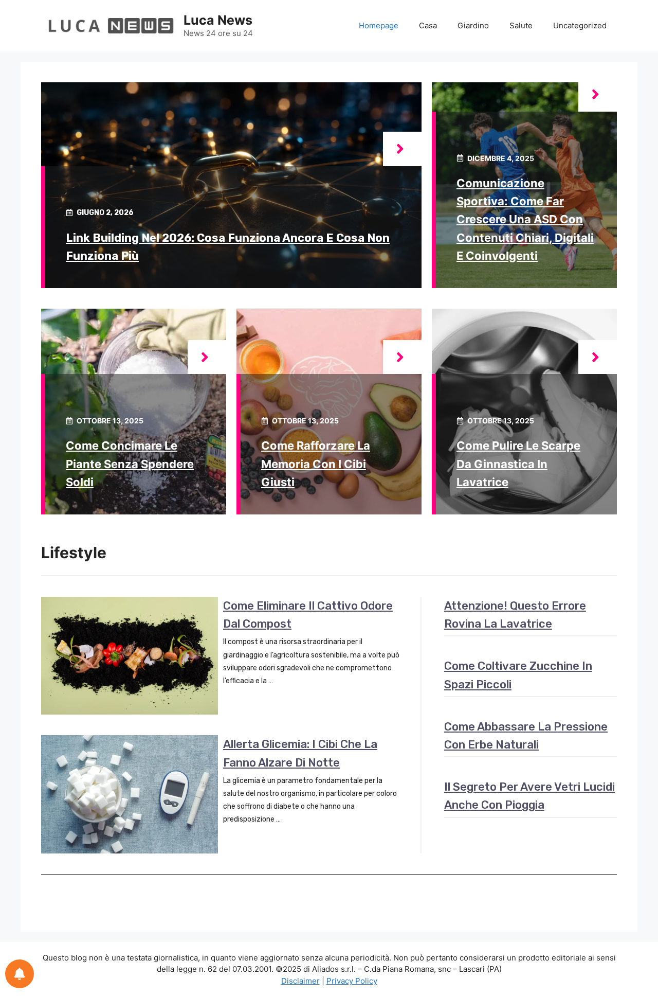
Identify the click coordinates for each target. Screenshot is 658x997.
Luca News (218, 20)
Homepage (378, 25)
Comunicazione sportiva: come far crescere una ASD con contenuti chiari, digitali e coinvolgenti (525, 219)
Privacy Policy (351, 981)
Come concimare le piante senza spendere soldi (130, 463)
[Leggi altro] (402, 149)
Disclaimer (300, 981)
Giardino (473, 25)
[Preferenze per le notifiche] (19, 973)
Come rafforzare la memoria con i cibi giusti (315, 463)
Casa (428, 25)
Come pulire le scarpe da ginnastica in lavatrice (518, 463)
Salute (521, 25)
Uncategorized (580, 25)
